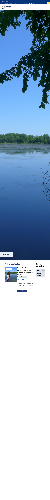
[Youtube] (33, 3)
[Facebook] (29, 3)
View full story (22, 290)
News (2, 3)
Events (6, 3)
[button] (48, 3)
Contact (25, 3)
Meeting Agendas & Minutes (16, 3)
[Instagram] (31, 3)
